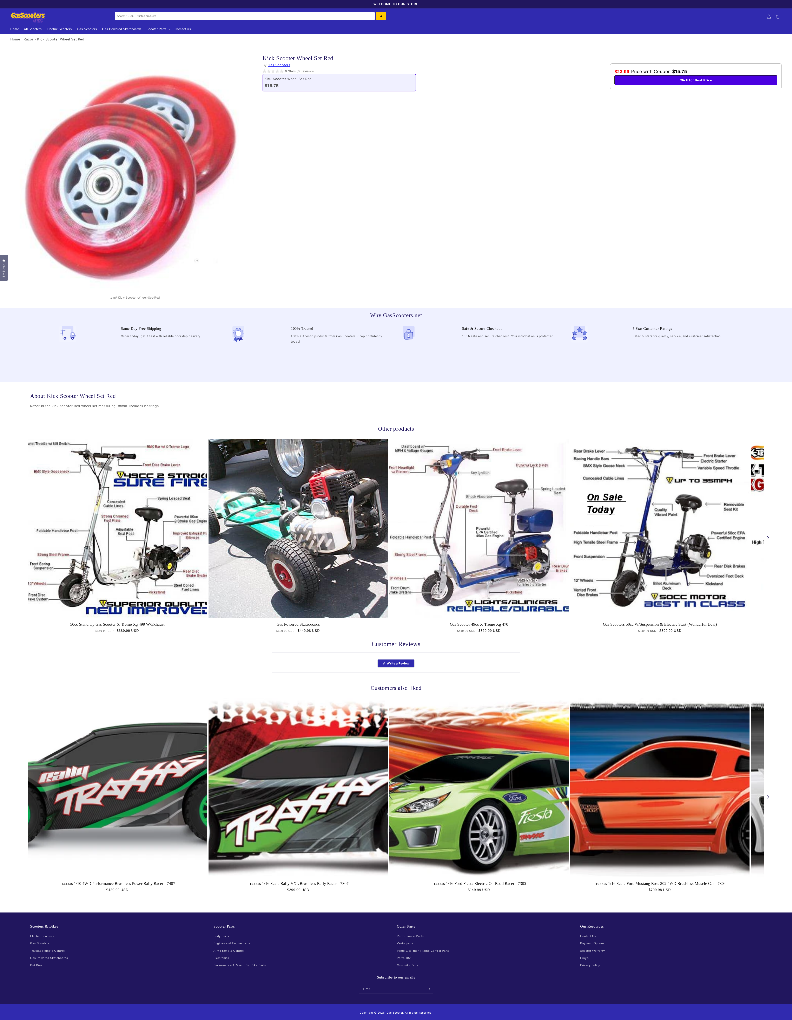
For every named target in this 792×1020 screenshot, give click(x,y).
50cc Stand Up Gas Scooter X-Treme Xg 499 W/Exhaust (117, 624)
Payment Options (592, 943)
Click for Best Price (696, 80)
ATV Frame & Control (228, 950)
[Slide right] (768, 537)
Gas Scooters (279, 65)
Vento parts (405, 943)
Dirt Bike (36, 965)
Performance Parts (410, 936)
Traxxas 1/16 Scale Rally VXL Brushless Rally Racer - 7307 (298, 883)
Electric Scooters (42, 936)
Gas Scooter (395, 1012)
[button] (158, 29)
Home (15, 39)
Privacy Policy (590, 965)
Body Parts (221, 936)
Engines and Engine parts (231, 943)
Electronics (221, 958)
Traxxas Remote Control (47, 950)
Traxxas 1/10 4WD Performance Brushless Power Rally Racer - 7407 (117, 883)
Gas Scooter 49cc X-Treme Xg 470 (479, 624)
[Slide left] (23, 537)
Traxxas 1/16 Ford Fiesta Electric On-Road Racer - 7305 (479, 883)
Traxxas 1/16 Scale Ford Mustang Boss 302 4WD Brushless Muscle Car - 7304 (660, 883)
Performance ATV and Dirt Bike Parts (239, 965)
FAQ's (584, 958)
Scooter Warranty (592, 950)
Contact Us (588, 936)
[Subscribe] (428, 989)
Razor (28, 39)
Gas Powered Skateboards (298, 624)
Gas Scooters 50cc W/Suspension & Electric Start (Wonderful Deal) (660, 624)
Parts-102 (404, 958)
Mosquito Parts (407, 965)
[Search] (381, 16)
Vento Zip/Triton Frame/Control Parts (423, 950)
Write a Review (400, 664)
